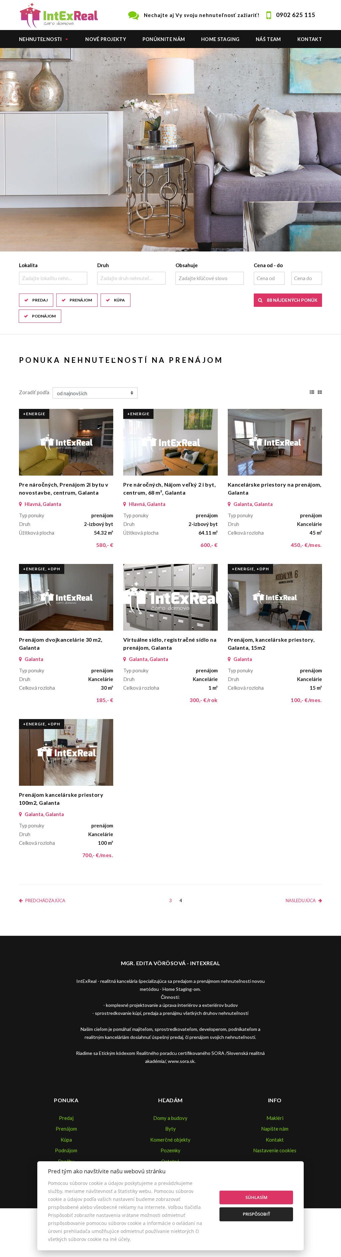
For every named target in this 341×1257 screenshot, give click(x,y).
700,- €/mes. (97, 855)
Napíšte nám (274, 1129)
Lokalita (28, 265)
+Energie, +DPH (41, 568)
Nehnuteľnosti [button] (40, 39)
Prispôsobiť (256, 1214)
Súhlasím (256, 1197)
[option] (170, 149)
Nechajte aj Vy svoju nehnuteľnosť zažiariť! (202, 15)
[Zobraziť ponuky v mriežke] (320, 391)
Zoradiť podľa (34, 392)
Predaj (40, 299)
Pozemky (170, 1150)
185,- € (104, 700)
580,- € (104, 545)
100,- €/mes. (306, 700)
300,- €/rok (203, 700)
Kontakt (309, 39)
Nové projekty (105, 39)
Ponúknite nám (164, 39)
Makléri (274, 1118)
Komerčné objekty (170, 1140)
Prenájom (81, 299)
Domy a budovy (170, 1118)
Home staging (220, 39)
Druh (103, 265)
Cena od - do (268, 265)
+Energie (34, 413)
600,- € (208, 545)
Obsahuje (186, 265)
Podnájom (44, 316)
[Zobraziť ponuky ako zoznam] (312, 391)
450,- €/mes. (306, 545)
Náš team (268, 39)
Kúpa (119, 299)
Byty (170, 1129)
